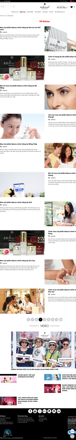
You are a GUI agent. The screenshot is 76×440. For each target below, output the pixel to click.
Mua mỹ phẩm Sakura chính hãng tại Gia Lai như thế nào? (20, 28)
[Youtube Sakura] (35, 413)
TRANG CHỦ (14, 12)
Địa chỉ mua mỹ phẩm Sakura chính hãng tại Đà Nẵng (18, 87)
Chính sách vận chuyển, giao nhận (25, 419)
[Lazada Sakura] (54, 413)
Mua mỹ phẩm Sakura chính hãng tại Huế (16, 202)
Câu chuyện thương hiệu (5, 418)
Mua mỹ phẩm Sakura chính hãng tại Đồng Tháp (18, 144)
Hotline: (5, 1)
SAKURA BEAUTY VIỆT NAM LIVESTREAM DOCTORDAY (26, 376)
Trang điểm (41, 420)
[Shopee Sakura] (49, 413)
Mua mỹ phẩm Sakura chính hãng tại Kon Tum (17, 260)
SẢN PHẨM (30, 12)
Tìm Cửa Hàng (63, 1)
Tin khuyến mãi (3, 420)
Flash (23, 12)
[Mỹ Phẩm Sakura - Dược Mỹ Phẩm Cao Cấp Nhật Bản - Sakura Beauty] (45, 6)
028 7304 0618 (10, 422)
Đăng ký (65, 7)
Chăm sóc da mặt (42, 418)
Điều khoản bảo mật (17, 437)
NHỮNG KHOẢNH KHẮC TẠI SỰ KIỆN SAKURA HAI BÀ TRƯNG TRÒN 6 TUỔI (34, 369)
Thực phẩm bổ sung (43, 419)
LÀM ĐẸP (45, 12)
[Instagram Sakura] (40, 413)
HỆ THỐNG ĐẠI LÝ (60, 12)
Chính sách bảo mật (22, 422)
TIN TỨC (51, 12)
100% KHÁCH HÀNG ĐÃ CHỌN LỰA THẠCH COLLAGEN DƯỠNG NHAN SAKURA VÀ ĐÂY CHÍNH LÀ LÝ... (28, 400)
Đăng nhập (59, 7)
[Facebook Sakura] (30, 413)
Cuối (61, 319)
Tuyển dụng (2, 419)
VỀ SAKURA (38, 12)
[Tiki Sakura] (59, 413)
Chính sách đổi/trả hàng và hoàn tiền (26, 420)
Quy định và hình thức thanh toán (25, 418)
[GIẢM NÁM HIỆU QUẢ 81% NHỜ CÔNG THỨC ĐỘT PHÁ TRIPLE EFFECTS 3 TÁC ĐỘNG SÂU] (52, 380)
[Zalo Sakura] (44, 413)
